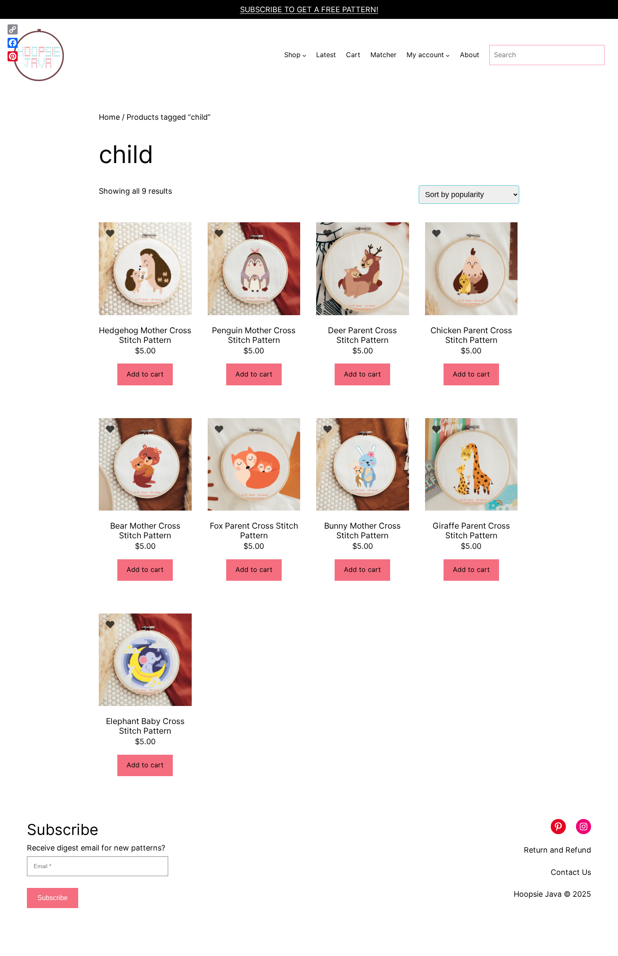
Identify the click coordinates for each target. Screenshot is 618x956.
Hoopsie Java (538, 894)
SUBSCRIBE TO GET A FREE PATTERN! (309, 9)
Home (109, 117)
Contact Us (571, 872)
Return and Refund (557, 849)
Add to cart (145, 374)
